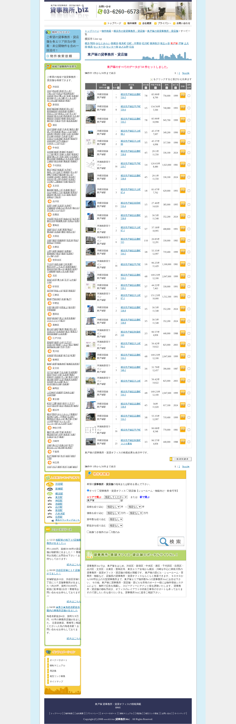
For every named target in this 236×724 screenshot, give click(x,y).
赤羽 (54, 280)
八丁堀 (50, 154)
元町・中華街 (134, 43)
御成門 (74, 139)
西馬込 (50, 243)
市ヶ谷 (73, 114)
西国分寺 (69, 406)
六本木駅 (60, 513)
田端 (49, 280)
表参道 (75, 96)
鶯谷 (58, 253)
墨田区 (56, 314)
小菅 (59, 375)
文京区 (56, 185)
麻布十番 (74, 129)
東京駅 (59, 497)
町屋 (73, 355)
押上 (61, 318)
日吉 (131, 47)
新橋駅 (59, 488)
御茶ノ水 (51, 172)
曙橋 (63, 118)
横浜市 (56, 410)
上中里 (73, 280)
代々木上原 (70, 98)
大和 (60, 434)
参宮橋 (50, 98)
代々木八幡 (59, 98)
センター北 (99, 47)
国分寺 (55, 406)
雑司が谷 (71, 232)
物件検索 (106, 31)
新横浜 (114, 43)
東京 (56, 154)
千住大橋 (63, 372)
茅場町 (62, 152)
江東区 (56, 295)
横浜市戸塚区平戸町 (131, 264)
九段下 (59, 172)
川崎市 (56, 441)
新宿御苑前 (52, 111)
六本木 (66, 129)
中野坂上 (63, 307)
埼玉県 (56, 462)
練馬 (76, 406)
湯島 (69, 195)
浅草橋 (68, 251)
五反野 (66, 375)
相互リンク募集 (57, 676)
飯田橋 (55, 109)
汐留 (63, 134)
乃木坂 (64, 136)
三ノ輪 (50, 256)
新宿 (49, 109)
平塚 (61, 432)
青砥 (67, 329)
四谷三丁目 (52, 114)
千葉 (49, 458)
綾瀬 (56, 372)
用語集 (53, 671)
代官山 (59, 93)
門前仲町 (56, 299)
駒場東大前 (61, 221)
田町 (75, 132)
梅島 (72, 375)
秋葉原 (60, 170)
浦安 (73, 456)
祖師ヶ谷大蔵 (62, 271)
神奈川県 (57, 428)
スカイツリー (53, 321)
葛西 (56, 342)
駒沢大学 (51, 266)
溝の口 (55, 445)
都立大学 (51, 221)
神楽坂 (50, 116)
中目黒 (50, 219)
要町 (63, 232)
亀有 (61, 329)
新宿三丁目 (63, 114)
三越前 (50, 161)
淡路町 (64, 177)
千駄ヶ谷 (51, 93)
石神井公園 (68, 392)
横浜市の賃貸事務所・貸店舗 (129, 31)
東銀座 (66, 161)
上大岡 (50, 421)
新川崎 (61, 448)
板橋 (49, 364)
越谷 (75, 467)
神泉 (67, 100)
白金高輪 (58, 139)
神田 (54, 170)
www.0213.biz (109, 719)
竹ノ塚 (64, 377)
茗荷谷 (74, 192)
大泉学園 (51, 395)
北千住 (50, 372)
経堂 (75, 269)
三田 (69, 134)
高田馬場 (62, 111)
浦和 (59, 467)
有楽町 (70, 152)
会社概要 (80, 713)
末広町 (72, 177)
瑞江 (71, 344)
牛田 (54, 375)
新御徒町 (51, 253)
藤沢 (49, 432)
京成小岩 (51, 344)
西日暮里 (58, 355)
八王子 (71, 403)
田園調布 (61, 240)
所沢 (65, 467)
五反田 (60, 205)
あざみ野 (124, 47)
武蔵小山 (60, 208)
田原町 (70, 253)
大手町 (68, 170)
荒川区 (56, 351)
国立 (61, 406)
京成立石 (51, 331)
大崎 (54, 205)
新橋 (54, 129)
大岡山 (70, 221)
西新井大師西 (71, 379)
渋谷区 (56, 86)
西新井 (50, 377)
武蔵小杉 (63, 445)
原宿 (61, 91)
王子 (67, 280)
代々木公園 (52, 100)
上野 (49, 251)
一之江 (64, 344)
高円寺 (50, 291)
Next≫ (186, 73)
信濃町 (70, 111)
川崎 (49, 445)
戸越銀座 (51, 208)
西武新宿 (67, 116)
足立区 (56, 368)
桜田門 (72, 182)
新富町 (75, 154)
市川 (62, 456)
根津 (74, 195)
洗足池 (70, 240)
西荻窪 (72, 291)
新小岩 (50, 329)
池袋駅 (59, 504)
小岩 (61, 342)
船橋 (54, 456)
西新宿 (62, 109)
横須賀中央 (52, 434)
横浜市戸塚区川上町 (131, 381)
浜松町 (50, 134)
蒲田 (54, 240)
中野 (49, 307)
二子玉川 (60, 266)
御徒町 (60, 251)
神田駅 (59, 500)
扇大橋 (50, 379)
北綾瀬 (65, 384)
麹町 (49, 174)
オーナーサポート (58, 660)
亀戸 (69, 299)
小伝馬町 (74, 157)
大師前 (57, 377)
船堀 (58, 344)
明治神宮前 (68, 93)
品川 (49, 129)
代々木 (68, 91)
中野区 (56, 303)
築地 (49, 157)
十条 (49, 282)
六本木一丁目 (53, 143)
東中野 (55, 307)
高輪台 (64, 141)
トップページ (92, 31)
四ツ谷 (70, 109)
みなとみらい (103, 43)
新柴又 (74, 331)
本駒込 (50, 197)
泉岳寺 (66, 139)
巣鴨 (65, 229)
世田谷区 (57, 260)
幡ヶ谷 (62, 96)
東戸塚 (68, 419)
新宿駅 (59, 510)
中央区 (56, 147)
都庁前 (50, 121)
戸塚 (180, 43)
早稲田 (57, 118)
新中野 (72, 307)
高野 (56, 379)
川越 (70, 467)
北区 (55, 275)
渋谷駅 (59, 483)
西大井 (68, 208)
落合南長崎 (72, 121)
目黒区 (56, 214)
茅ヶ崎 (55, 432)
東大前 (57, 195)
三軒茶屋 (67, 264)
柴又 (67, 331)
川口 (54, 467)
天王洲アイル (53, 210)
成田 (68, 456)
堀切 (49, 375)
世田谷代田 (52, 269)
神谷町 (57, 134)
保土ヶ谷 (165, 43)
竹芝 (62, 143)
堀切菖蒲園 (52, 334)
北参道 (50, 96)
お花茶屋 (62, 334)
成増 (54, 364)
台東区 (56, 247)
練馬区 (56, 388)
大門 (58, 141)
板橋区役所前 (73, 364)
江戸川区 (57, 338)
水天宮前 (69, 159)
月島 (61, 157)
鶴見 (90, 47)
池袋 (49, 229)
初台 (56, 96)
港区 (55, 125)
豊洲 (49, 299)
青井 (71, 377)
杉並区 (56, 286)
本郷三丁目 (57, 192)
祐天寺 (76, 219)
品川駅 (59, 507)
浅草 (54, 251)
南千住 (66, 355)
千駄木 (57, 197)
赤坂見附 (51, 141)
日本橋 (50, 152)
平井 (62, 347)
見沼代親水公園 (54, 384)
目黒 (49, 205)
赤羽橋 (75, 134)
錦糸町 (55, 318)
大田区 (56, 236)
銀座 (56, 152)
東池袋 (50, 232)
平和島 (57, 243)
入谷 (56, 256)
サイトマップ (56, 681)
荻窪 (65, 291)
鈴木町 (68, 448)
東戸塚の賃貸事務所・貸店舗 (162, 31)
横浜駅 (59, 493)
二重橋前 (58, 182)
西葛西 (50, 342)
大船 (73, 434)
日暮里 (50, 355)
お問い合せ (166, 713)
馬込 (76, 240)
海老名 (66, 434)
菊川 (62, 321)
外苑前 (57, 136)
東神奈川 (154, 43)
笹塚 (69, 96)
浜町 (67, 157)
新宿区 (56, 104)
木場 (63, 299)
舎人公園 (58, 382)
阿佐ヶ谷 (58, 291)
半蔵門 (55, 174)
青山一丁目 (66, 132)
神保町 (66, 172)
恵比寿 (55, 91)
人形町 (68, 154)
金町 (56, 329)
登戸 (71, 445)
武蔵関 (59, 392)
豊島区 (56, 225)
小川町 (50, 182)
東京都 (56, 399)
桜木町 (122, 43)
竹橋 (65, 182)
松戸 (49, 456)
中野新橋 (51, 310)
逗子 (56, 437)
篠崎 (76, 344)
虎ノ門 (50, 132)
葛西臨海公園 (53, 347)
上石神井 (51, 392)
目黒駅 (59, 517)
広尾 (71, 136)
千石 (63, 195)
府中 (65, 403)
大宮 (49, 467)
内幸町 (64, 179)
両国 (49, 318)
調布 (59, 403)
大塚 (59, 229)
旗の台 (76, 208)
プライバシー (92, 713)
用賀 (72, 271)
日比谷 (50, 179)
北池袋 (57, 232)
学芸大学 (58, 219)
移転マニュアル (57, 665)
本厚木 (68, 432)
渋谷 (49, 91)
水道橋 (50, 177)
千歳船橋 (51, 271)
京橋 (61, 154)
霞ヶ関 (57, 179)
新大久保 (58, 116)
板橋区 (56, 359)
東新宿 (50, 118)
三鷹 (54, 403)
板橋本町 (61, 364)
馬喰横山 (60, 159)
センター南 (112, 47)
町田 (49, 403)
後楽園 (66, 192)
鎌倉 (61, 437)
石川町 (145, 43)
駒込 (70, 229)
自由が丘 (67, 219)
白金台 (50, 139)
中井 (63, 121)
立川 (49, 406)
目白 (54, 229)
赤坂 (59, 129)
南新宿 (61, 100)
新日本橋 (58, 161)
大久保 (76, 116)
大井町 (68, 205)
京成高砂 (60, 331)
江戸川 (68, 342)
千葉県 (56, 451)
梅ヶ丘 (61, 269)
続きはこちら (74, 564)
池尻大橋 (58, 264)
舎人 (65, 382)
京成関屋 (73, 372)
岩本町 (72, 179)
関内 (92, 43)
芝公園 (50, 136)
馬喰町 (74, 161)
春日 (73, 190)
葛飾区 (56, 325)
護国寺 (50, 195)
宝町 (77, 159)
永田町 (57, 177)
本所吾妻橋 (70, 318)
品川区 (56, 201)
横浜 (87, 43)
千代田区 (57, 165)
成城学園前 (70, 266)
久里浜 (50, 437)
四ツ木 (73, 329)
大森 (49, 240)
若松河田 (71, 118)
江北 (61, 379)
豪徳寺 (68, 269)
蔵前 (63, 253)
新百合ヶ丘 (52, 448)
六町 (76, 377)
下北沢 (50, 264)
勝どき (55, 157)
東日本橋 (51, 159)
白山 (49, 192)
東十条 (60, 280)
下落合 (57, 121)
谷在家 (50, 382)
